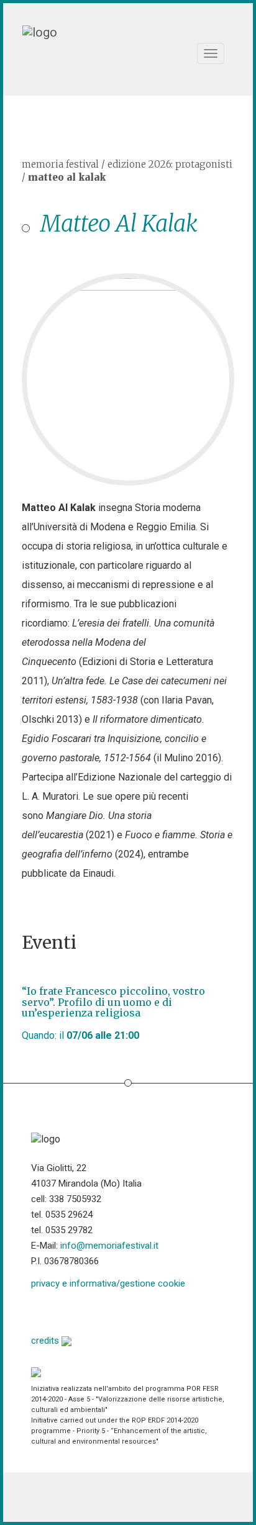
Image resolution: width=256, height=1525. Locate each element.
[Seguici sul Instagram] (135, 1310)
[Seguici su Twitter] (72, 1310)
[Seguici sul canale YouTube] (104, 1310)
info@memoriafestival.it (109, 1245)
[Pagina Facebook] (40, 1310)
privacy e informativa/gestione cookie (108, 1283)
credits (46, 1340)
